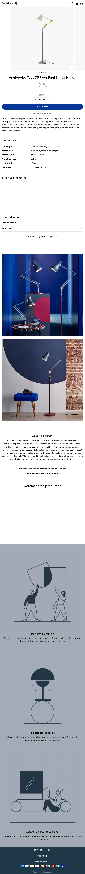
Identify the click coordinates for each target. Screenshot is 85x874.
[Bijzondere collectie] (42, 689)
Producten (42, 856)
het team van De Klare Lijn (66, 737)
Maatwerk (7, 228)
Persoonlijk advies (10, 217)
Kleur (41, 95)
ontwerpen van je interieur (53, 641)
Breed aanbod (9, 222)
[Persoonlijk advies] (42, 589)
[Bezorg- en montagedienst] (42, 788)
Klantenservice (42, 862)
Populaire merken (42, 850)
